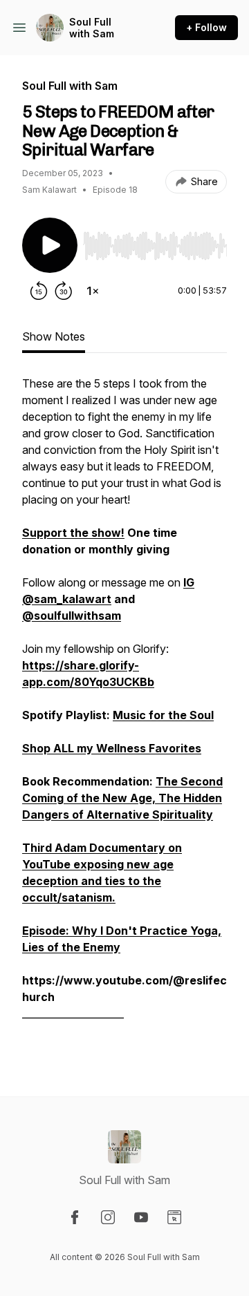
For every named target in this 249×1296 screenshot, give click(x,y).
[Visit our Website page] (174, 1217)
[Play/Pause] (49, 245)
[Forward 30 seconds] (63, 291)
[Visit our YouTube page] (141, 1217)
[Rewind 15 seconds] (38, 291)
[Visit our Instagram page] (108, 1217)
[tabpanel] (124, 713)
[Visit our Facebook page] (75, 1217)
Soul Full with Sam (91, 28)
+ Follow (206, 27)
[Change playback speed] (93, 291)
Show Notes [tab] (53, 336)
